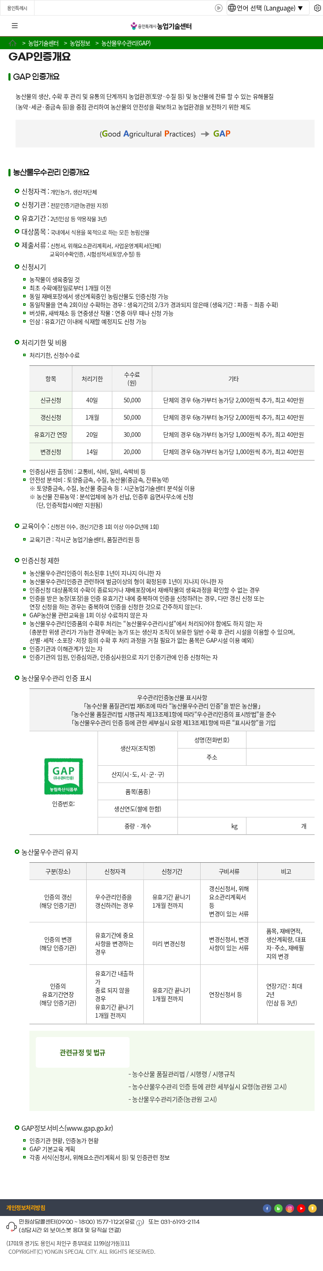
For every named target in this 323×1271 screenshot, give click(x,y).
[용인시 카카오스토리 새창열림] (312, 1207)
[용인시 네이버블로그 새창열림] (278, 1207)
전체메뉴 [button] (14, 26)
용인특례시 (17, 8)
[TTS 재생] (219, 8)
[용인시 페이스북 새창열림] (267, 1207)
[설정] (317, 8)
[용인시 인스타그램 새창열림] (290, 1207)
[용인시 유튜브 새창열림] (301, 1207)
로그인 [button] (309, 26)
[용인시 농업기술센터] (161, 26)
